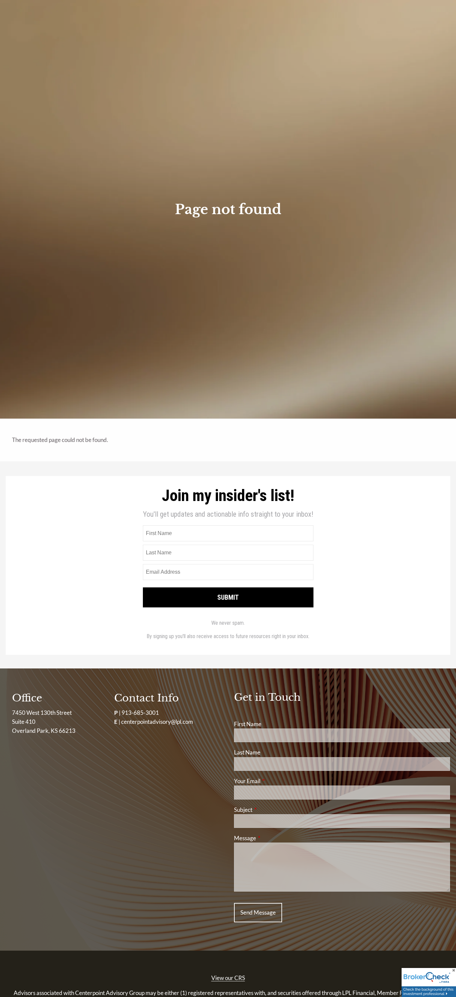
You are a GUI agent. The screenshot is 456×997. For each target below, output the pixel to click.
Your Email (273, 781)
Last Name (247, 752)
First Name (247, 723)
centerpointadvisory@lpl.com (157, 721)
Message (271, 838)
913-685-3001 (140, 712)
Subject (269, 809)
